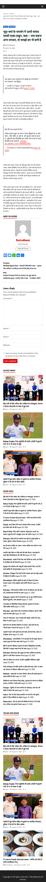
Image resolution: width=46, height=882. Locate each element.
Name (6, 328)
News (5, 27)
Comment (8, 298)
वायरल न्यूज (12, 27)
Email (6, 337)
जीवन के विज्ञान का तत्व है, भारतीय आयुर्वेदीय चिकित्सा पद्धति (21, 659)
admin (7, 409)
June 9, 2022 (29, 88)
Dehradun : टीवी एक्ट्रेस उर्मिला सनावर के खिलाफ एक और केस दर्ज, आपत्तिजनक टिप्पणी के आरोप (22, 591)
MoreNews (34, 877)
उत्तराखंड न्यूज (14, 398)
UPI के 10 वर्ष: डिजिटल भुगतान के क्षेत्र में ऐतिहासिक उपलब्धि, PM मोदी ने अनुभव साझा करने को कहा (22, 647)
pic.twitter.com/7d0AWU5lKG (18, 143)
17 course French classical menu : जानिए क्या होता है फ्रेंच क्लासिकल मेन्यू (22, 860)
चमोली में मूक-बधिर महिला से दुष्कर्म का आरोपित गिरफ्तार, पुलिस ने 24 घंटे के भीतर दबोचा (22, 480)
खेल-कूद (13, 436)
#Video (23, 141)
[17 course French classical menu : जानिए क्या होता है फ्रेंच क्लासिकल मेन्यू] (23, 843)
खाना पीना (13, 854)
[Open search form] (42, 6)
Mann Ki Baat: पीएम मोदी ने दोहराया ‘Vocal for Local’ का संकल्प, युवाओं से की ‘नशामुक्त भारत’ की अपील (21, 532)
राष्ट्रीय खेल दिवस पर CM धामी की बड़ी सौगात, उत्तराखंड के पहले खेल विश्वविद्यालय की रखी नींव (21, 553)
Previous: (22, 266)
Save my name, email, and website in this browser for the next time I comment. (21, 354)
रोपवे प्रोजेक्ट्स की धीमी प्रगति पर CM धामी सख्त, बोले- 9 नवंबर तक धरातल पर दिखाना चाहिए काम (23, 668)
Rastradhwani (10, 45)
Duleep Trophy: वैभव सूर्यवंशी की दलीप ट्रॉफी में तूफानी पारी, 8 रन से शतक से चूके (22, 442)
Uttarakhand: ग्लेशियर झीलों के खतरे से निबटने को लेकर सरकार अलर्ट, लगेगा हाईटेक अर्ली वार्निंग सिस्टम (20, 581)
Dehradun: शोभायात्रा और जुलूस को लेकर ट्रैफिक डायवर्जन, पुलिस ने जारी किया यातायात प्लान (22, 654)
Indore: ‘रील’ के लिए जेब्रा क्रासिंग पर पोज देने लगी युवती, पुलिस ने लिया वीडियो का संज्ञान (21, 695)
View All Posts (23, 248)
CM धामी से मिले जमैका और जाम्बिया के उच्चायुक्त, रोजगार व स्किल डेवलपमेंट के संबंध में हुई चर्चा (23, 404)
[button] (3, 6)
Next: (21, 275)
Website (6, 345)
